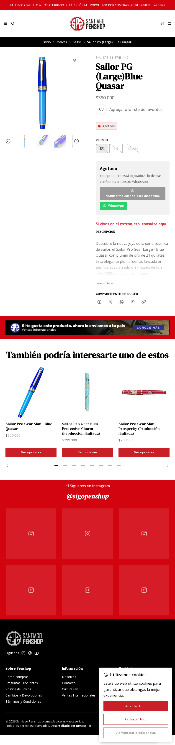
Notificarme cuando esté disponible (133, 196)
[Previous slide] (8, 141)
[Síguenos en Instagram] (23, 653)
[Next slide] (75, 141)
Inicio (47, 42)
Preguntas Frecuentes (21, 683)
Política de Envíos (18, 689)
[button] (56, 466)
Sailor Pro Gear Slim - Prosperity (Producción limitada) (139, 428)
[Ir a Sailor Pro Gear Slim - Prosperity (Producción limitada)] (144, 392)
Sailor (77, 42)
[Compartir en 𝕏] (110, 302)
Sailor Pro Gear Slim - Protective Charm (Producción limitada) (81, 428)
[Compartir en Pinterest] (132, 302)
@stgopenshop (88, 496)
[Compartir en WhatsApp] (121, 302)
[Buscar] (12, 23)
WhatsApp (116, 205)
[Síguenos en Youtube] (36, 653)
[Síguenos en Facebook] (30, 653)
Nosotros (69, 677)
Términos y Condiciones (23, 701)
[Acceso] (162, 23)
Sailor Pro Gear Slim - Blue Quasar (28, 426)
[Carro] (169, 23)
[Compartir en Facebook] (99, 302)
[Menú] (5, 23)
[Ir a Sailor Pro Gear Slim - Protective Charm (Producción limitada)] (87, 392)
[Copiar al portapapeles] (143, 302)
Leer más (159, 5)
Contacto (69, 683)
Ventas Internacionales (78, 695)
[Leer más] (87, 327)
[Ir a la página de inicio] (87, 24)
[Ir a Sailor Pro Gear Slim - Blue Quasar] (31, 392)
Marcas (62, 42)
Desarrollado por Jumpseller (71, 726)
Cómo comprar (16, 677)
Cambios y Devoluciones (23, 695)
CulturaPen (70, 689)
